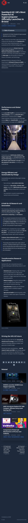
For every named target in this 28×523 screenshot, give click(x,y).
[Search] (23, 2)
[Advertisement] (14, 89)
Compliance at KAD (6, 517)
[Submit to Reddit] (14, 362)
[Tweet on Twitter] (6, 362)
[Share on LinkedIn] (4, 362)
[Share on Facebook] (19, 362)
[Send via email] (22, 362)
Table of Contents (9, 30)
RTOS (22, 519)
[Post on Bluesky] (9, 362)
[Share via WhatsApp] (24, 362)
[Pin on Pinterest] (17, 362)
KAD (9, 2)
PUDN (25, 519)
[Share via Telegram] (14, 365)
